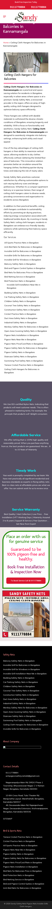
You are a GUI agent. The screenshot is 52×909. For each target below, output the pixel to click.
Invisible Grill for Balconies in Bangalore (22, 251)
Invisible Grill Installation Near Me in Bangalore (23, 286)
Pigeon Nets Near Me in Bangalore (20, 339)
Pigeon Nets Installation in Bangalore (21, 335)
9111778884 (11, 772)
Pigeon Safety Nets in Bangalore (19, 352)
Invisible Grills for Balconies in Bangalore (23, 255)
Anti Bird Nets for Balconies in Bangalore (23, 247)
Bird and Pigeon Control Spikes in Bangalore (24, 268)
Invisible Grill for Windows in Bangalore (22, 259)
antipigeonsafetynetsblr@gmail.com (22, 776)
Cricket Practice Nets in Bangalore (20, 314)
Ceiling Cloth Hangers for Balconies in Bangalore (21, 371)
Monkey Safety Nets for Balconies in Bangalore (26, 326)
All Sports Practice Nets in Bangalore (21, 242)
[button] (4, 16)
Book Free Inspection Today (26, 2)
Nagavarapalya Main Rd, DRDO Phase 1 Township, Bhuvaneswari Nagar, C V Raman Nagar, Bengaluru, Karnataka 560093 (23, 785)
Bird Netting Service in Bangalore (19, 276)
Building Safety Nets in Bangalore (20, 292)
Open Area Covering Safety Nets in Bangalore (25, 331)
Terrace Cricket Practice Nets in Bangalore (24, 365)
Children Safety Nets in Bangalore (20, 301)
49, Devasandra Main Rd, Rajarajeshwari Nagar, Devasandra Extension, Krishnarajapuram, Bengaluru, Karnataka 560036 (25, 808)
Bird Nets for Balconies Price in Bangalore (23, 272)
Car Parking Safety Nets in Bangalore (21, 297)
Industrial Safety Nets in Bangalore (20, 322)
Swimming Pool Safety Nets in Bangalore (23, 360)
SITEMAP (7, 818)
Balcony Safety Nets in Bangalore (20, 264)
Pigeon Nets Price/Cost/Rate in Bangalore (23, 343)
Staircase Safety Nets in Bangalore (20, 356)
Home (6, 42)
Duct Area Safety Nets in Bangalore (20, 318)
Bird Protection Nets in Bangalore (19, 281)
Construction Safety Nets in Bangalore (22, 309)
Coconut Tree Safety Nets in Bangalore (22, 305)
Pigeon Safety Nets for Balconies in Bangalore (25, 348)
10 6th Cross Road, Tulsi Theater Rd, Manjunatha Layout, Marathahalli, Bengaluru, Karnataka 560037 (23, 798)
